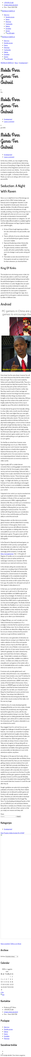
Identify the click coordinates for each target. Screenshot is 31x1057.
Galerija (8, 26)
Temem (8, 31)
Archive (3, 956)
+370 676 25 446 (8, 3)
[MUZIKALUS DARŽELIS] (8, 11)
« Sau (2, 992)
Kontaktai (8, 28)
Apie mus (6, 15)
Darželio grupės (10, 17)
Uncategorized (8, 119)
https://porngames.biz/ (7, 554)
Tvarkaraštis (9, 24)
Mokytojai (8, 22)
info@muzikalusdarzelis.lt (11, 5)
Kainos (7, 19)
